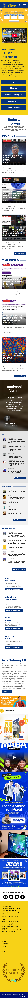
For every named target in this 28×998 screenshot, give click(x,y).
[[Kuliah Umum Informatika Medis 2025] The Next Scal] (14, 815)
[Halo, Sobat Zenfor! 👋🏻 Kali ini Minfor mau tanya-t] (14, 757)
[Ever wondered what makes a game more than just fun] (14, 844)
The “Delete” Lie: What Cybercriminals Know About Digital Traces (13, 282)
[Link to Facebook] (22, 996)
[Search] (19, 5)
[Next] (22, 398)
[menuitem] (19, 5)
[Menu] (24, 5)
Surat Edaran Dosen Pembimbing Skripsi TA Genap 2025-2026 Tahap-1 (16, 548)
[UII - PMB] (13, 701)
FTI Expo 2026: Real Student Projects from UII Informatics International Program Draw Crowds (16, 554)
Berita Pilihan (5, 140)
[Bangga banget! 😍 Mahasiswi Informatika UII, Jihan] (14, 873)
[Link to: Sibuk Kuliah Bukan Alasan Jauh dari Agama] (4, 491)
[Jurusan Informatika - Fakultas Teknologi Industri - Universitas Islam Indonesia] (11, 5)
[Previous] (5, 398)
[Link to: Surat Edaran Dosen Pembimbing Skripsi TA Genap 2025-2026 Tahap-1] (4, 547)
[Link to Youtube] (25, 996)
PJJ (10, 140)
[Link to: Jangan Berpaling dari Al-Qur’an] (4, 513)
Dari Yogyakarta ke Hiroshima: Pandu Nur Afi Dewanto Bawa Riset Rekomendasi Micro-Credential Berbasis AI (16, 449)
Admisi (3, 951)
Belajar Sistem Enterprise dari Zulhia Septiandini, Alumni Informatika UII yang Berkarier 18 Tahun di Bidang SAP (17, 542)
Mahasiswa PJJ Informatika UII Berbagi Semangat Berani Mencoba (13, 157)
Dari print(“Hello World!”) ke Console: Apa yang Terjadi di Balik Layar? (13, 356)
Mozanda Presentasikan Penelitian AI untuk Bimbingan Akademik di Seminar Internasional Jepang (17, 456)
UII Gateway (5, 949)
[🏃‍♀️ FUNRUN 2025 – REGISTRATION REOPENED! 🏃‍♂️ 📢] (14, 728)
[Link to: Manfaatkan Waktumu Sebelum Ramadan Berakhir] (4, 508)
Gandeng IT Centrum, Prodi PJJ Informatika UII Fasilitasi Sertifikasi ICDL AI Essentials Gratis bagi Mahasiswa (13, 232)
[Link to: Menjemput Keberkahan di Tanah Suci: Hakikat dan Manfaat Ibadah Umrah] (4, 497)
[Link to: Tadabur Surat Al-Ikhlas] (4, 502)
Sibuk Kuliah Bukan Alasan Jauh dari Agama (16, 492)
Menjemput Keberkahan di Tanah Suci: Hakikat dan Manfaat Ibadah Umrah (17, 497)
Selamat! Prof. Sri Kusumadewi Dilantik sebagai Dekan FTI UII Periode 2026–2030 (16, 441)
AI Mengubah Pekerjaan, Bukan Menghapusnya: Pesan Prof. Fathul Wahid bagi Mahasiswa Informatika (16, 535)
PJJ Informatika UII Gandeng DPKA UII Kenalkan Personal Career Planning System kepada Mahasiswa (13, 194)
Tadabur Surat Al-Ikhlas (13, 502)
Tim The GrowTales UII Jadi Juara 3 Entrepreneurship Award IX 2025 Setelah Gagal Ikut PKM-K (16, 471)
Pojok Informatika (6, 264)
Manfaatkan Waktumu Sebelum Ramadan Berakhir (15, 508)
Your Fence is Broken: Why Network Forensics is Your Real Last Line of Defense (12, 318)
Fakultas (4, 946)
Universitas (5, 943)
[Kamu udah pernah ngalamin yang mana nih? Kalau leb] (14, 786)
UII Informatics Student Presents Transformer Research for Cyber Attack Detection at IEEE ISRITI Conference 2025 (16, 464)
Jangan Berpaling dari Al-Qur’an (15, 513)
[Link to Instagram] (20, 996)
